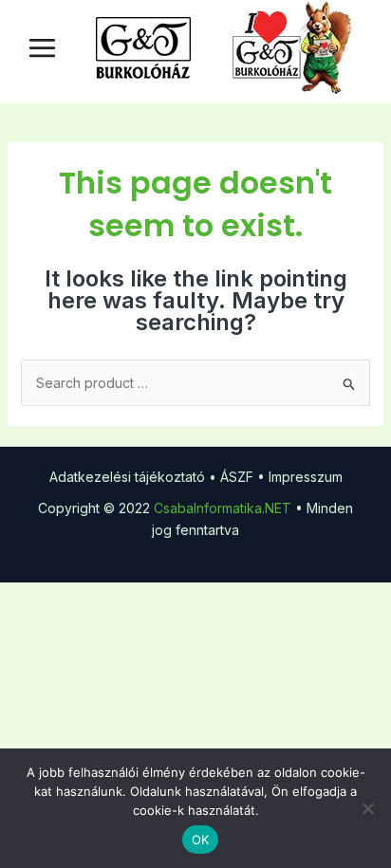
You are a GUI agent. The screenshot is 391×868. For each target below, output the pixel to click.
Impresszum (306, 477)
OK (201, 839)
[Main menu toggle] (42, 48)
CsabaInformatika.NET (222, 508)
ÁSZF (236, 477)
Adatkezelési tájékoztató (127, 477)
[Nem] (367, 808)
